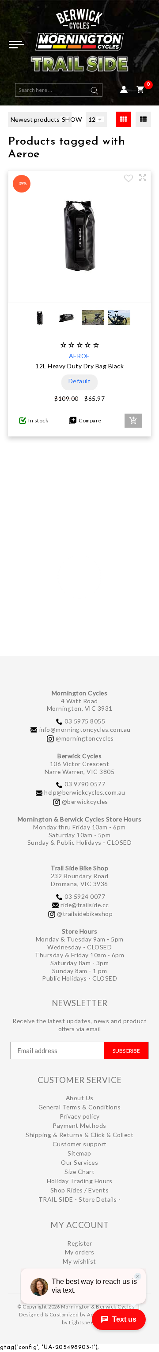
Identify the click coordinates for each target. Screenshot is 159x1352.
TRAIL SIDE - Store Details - (79, 1199)
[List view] (143, 119)
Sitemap (79, 1153)
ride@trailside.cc (85, 905)
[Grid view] (123, 119)
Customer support (80, 1144)
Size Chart (79, 1171)
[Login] (124, 90)
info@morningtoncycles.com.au (85, 729)
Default (79, 381)
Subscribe (126, 1050)
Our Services (79, 1162)
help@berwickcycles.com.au (84, 792)
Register (79, 1243)
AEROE (79, 356)
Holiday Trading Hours (80, 1181)
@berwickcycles (85, 801)
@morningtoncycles (85, 738)
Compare (89, 420)
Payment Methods (79, 1125)
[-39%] (79, 294)
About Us (80, 1097)
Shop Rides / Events (79, 1190)
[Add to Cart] (133, 421)
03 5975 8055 (84, 721)
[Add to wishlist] (128, 179)
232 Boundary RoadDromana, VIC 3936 (80, 879)
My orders (80, 1252)
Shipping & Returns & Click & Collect (79, 1134)
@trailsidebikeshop (85, 913)
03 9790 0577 (84, 784)
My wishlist (79, 1261)
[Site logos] (79, 44)
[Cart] (140, 90)
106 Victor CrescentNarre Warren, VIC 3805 (79, 767)
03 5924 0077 (84, 896)
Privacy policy (80, 1116)
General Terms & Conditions (79, 1107)
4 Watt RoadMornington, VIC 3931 (80, 704)
